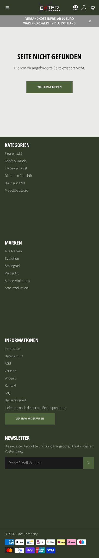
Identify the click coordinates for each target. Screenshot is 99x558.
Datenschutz (14, 356)
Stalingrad (12, 265)
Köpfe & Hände (15, 161)
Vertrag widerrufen (30, 419)
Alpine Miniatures (17, 280)
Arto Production (16, 288)
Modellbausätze (16, 190)
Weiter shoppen (49, 87)
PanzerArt (12, 273)
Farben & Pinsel (16, 168)
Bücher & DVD (15, 183)
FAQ (8, 393)
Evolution (12, 258)
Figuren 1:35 (13, 153)
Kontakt (10, 385)
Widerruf (11, 378)
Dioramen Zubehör (18, 175)
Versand (10, 370)
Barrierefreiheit (15, 400)
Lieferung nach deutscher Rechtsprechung (35, 407)
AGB (8, 363)
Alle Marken (13, 251)
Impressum (13, 348)
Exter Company (27, 534)
